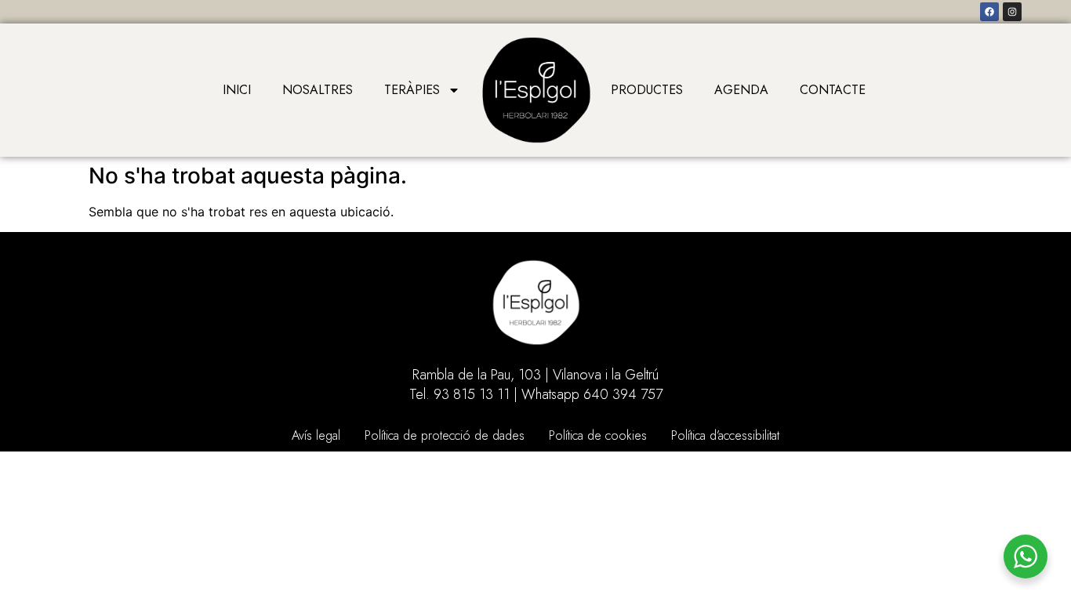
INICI (237, 90)
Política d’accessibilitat (725, 436)
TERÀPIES (412, 90)
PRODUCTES (647, 90)
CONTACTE (833, 90)
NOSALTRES (317, 90)
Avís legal (316, 436)
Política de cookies (598, 436)
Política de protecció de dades (445, 436)
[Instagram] (1012, 11)
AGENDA (741, 90)
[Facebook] (989, 11)
